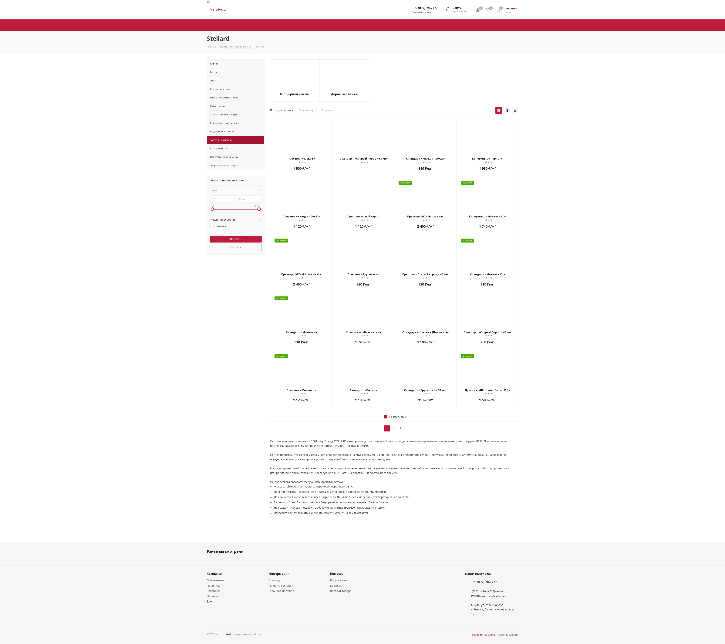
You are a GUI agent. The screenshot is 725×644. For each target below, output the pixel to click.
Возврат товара (340, 591)
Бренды (335, 585)
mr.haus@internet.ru (495, 596)
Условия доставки (280, 585)
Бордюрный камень (294, 94)
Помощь (274, 580)
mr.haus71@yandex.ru (493, 591)
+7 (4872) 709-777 (424, 8)
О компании (215, 580)
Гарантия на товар (281, 591)
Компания (215, 574)
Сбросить (235, 247)
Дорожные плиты (344, 94)
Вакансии (213, 591)
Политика (213, 585)
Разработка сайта (483, 634)
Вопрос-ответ (339, 580)
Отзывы (212, 596)
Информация (278, 574)
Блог (210, 601)
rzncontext (224, 634)
